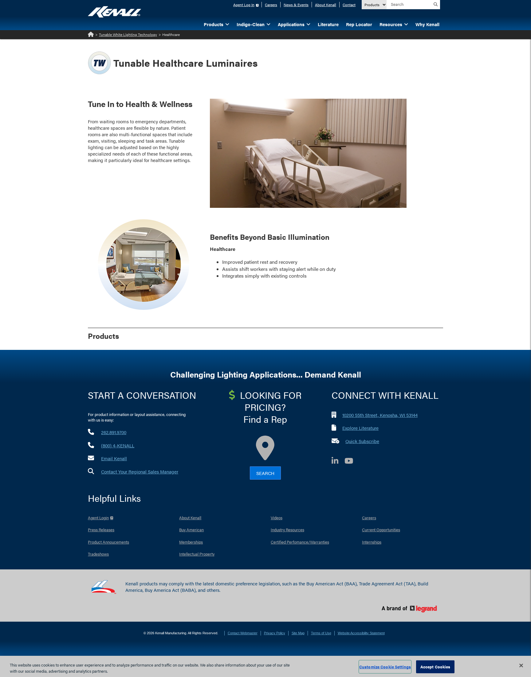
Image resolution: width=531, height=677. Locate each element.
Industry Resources (287, 529)
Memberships (191, 542)
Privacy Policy (274, 633)
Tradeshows (98, 554)
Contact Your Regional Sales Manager (139, 471)
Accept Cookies (435, 667)
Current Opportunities (381, 529)
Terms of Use (321, 633)
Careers (271, 4)
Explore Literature (360, 428)
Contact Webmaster (243, 633)
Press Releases (101, 529)
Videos (276, 518)
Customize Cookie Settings (385, 667)
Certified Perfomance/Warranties (300, 542)
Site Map (298, 633)
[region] (265, 666)
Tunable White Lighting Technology (128, 34)
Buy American (191, 529)
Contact (349, 4)
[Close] (521, 665)
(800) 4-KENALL (117, 445)
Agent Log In (243, 4)
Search (265, 473)
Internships (371, 542)
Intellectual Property (196, 554)
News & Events (296, 4)
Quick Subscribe (362, 441)
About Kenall (325, 4)
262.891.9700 (113, 432)
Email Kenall (114, 458)
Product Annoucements (108, 542)
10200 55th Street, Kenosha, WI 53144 (380, 415)
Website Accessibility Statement (361, 633)
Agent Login (98, 518)
